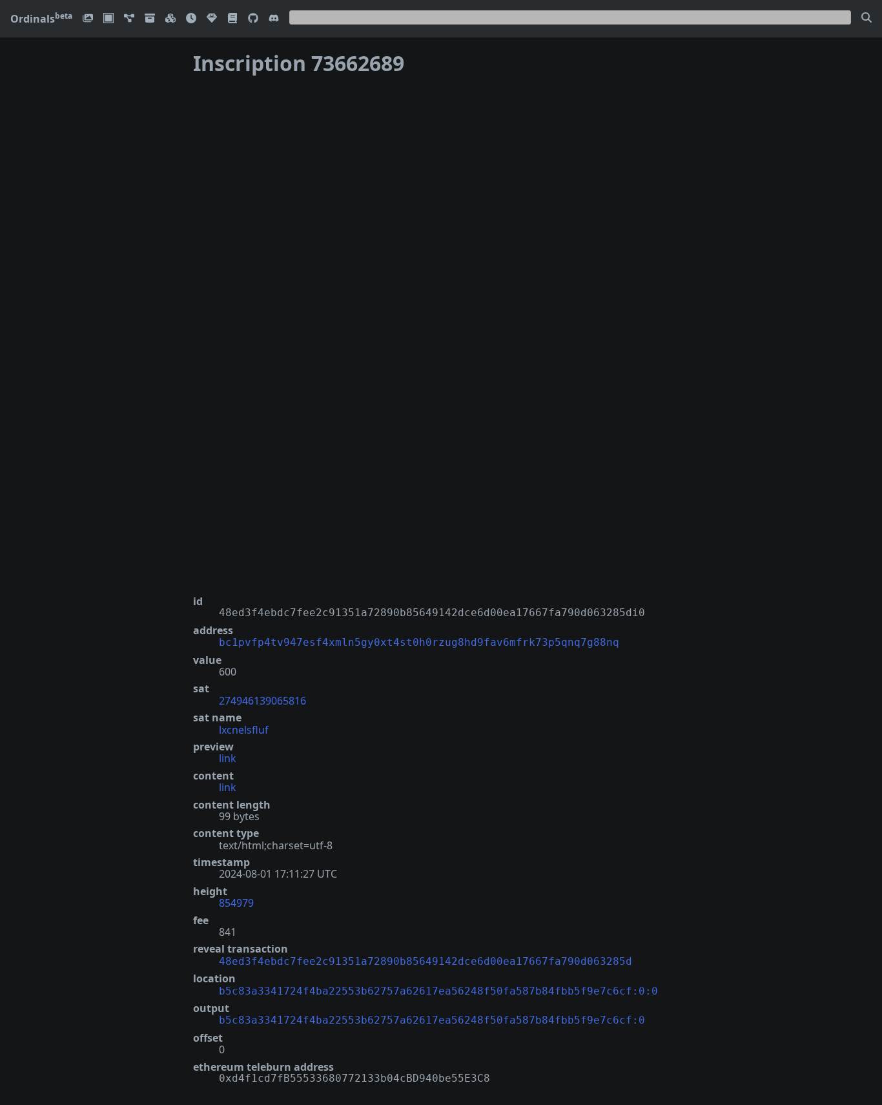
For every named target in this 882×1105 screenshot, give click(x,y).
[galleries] (150, 19)
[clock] (191, 19)
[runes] (108, 19)
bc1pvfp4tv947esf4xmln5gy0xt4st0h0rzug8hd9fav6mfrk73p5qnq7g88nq (419, 642)
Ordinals (41, 19)
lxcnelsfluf (244, 730)
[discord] (274, 19)
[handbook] (232, 19)
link (227, 758)
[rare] (212, 19)
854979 (236, 903)
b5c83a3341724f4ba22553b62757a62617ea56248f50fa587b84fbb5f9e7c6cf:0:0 (438, 991)
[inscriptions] (88, 19)
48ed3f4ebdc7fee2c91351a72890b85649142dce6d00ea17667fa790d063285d (425, 961)
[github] (253, 19)
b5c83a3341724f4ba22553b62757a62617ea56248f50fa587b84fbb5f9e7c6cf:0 (432, 1020)
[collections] (129, 19)
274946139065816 (262, 701)
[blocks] (170, 19)
